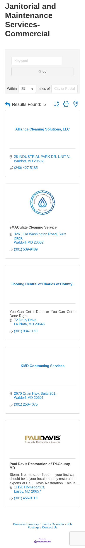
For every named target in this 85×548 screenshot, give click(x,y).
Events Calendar (52, 524)
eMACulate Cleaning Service (33, 227)
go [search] (44, 71)
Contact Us (49, 527)
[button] (7, 104)
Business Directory (26, 524)
